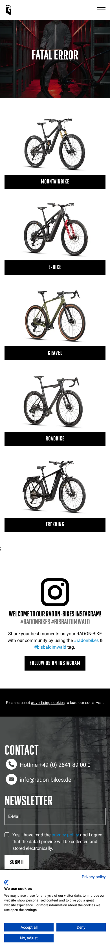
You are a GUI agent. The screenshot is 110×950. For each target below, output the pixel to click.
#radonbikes (86, 640)
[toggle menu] (101, 10)
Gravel (55, 353)
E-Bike (55, 267)
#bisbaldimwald (50, 647)
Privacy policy (94, 877)
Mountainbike (55, 181)
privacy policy (65, 834)
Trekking (55, 524)
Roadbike (55, 438)
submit (17, 862)
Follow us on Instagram (55, 663)
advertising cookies (48, 702)
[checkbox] (7, 834)
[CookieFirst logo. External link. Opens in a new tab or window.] (6, 882)
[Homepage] (8, 10)
